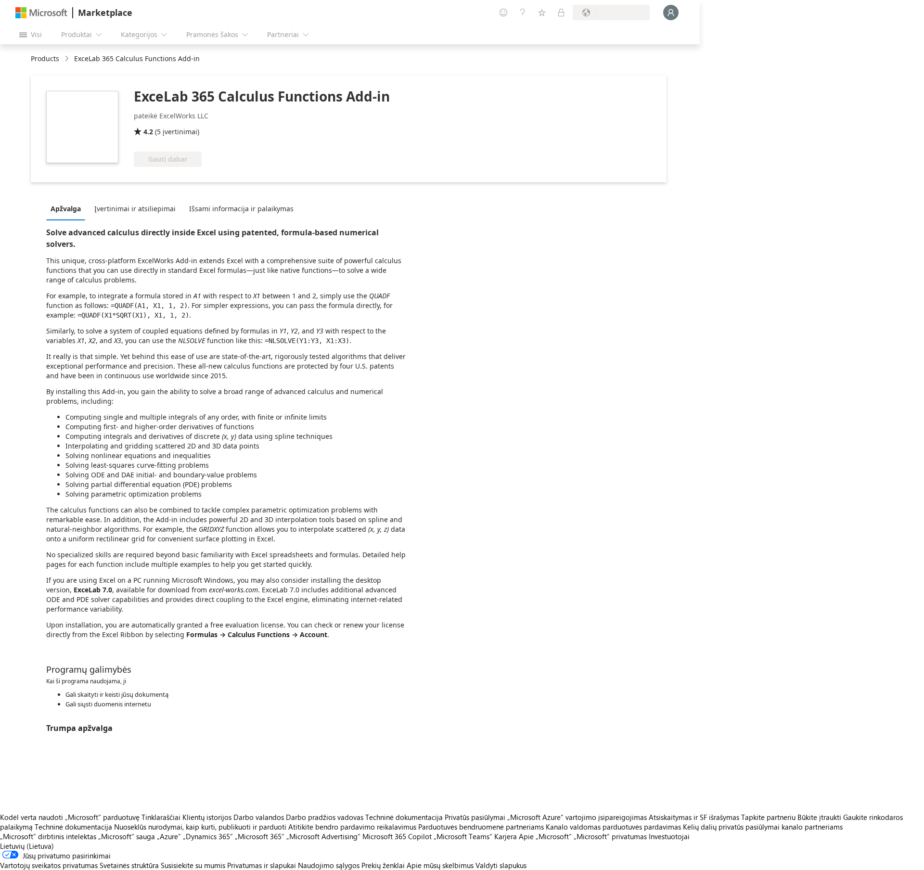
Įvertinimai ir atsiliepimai (135, 208)
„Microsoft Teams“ (463, 836)
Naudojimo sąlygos (328, 865)
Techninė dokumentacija (404, 817)
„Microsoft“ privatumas (610, 836)
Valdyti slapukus (500, 865)
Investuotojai (669, 836)
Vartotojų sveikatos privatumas (49, 865)
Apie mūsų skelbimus (440, 865)
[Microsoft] (41, 12)
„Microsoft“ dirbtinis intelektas (48, 836)
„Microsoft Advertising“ (323, 836)
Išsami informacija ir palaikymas (241, 208)
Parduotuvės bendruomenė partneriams (481, 827)
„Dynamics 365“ (208, 836)
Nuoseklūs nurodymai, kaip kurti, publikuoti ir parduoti (200, 827)
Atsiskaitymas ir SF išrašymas (694, 817)
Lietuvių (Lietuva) (27, 846)
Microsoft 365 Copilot (397, 836)
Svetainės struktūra (129, 865)
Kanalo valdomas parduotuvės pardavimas (613, 827)
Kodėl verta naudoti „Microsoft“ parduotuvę (70, 817)
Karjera (505, 836)
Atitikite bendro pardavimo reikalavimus (352, 827)
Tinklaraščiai (160, 817)
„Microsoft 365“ (259, 836)
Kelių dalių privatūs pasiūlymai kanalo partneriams (763, 827)
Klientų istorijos (206, 817)
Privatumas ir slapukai (261, 865)
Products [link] (45, 58)
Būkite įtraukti (819, 817)
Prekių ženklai (383, 865)
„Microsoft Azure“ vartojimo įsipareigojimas (578, 817)
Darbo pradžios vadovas (324, 817)
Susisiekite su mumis (193, 865)
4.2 (148, 131)
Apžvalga (66, 208)
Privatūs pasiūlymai (475, 817)
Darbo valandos (258, 817)
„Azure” (169, 836)
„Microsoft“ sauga (126, 836)
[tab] (68, 208)
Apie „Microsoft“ (545, 836)
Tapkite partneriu (768, 817)
